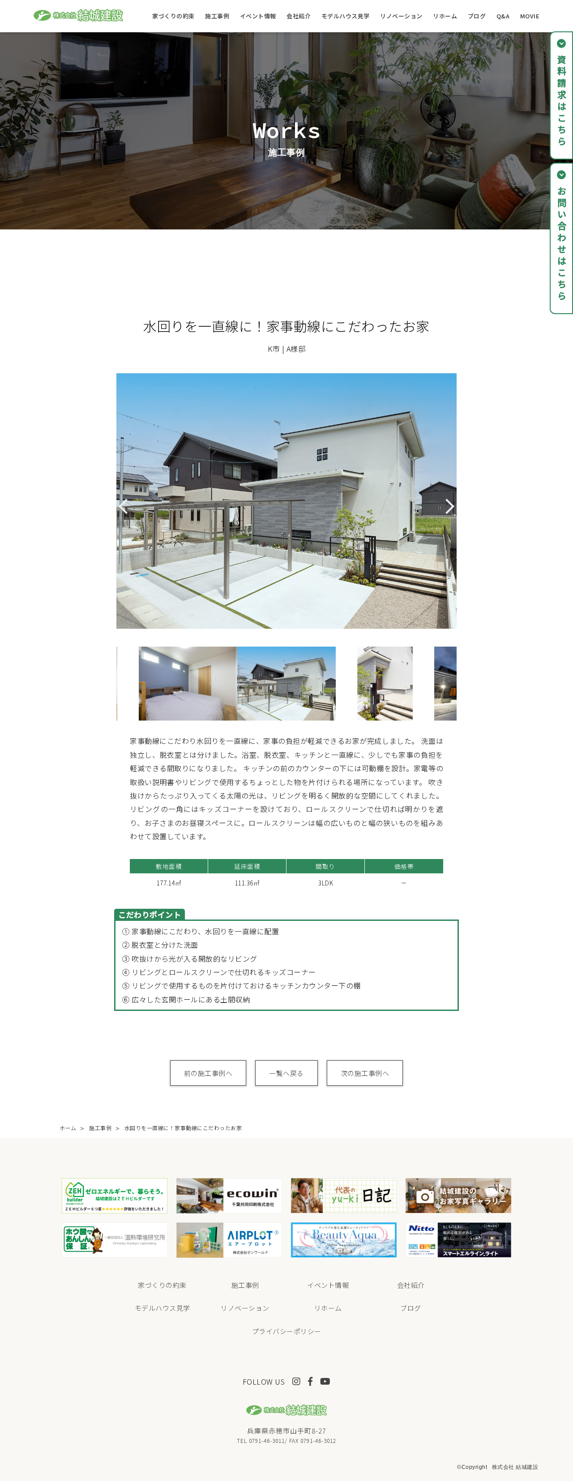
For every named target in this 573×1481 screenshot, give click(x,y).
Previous (109, 683)
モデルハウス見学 (345, 16)
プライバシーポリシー (286, 1331)
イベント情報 (258, 16)
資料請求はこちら (561, 101)
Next (463, 683)
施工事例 (217, 16)
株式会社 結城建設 (515, 1467)
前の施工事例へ (208, 1073)
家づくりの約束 (173, 16)
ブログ (477, 16)
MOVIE (530, 16)
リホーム (445, 16)
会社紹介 (298, 16)
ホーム (68, 1127)
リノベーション (401, 16)
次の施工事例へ (365, 1073)
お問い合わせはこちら (561, 244)
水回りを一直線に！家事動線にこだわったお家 (183, 1127)
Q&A (503, 16)
